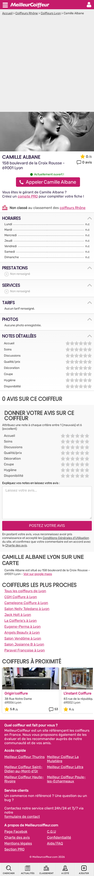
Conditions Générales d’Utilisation (66, 538)
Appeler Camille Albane (51, 182)
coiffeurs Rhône (72, 208)
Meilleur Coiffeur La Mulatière (63, 759)
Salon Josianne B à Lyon (24, 644)
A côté (65, 873)
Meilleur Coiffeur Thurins (24, 757)
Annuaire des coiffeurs (29, 4)
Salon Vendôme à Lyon (22, 638)
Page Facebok (15, 831)
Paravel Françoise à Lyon (24, 650)
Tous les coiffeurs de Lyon (25, 591)
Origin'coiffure (16, 693)
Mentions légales (18, 843)
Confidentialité (59, 837)
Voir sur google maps (37, 574)
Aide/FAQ (55, 843)
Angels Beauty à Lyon (22, 632)
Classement (46, 873)
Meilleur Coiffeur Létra (65, 767)
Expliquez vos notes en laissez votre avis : (31, 483)
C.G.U (51, 831)
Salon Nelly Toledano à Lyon (26, 609)
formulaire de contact (22, 816)
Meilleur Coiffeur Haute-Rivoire (24, 779)
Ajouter (84, 873)
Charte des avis (16, 545)
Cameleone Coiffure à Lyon (26, 603)
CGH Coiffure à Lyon (20, 597)
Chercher (9, 873)
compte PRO (28, 196)
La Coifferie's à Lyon (20, 620)
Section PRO (14, 849)
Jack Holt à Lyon (17, 615)
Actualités (27, 873)
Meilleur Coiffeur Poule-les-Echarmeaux (66, 779)
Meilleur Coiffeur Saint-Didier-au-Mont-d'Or (23, 769)
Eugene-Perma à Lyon (22, 626)
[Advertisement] (47, 64)
